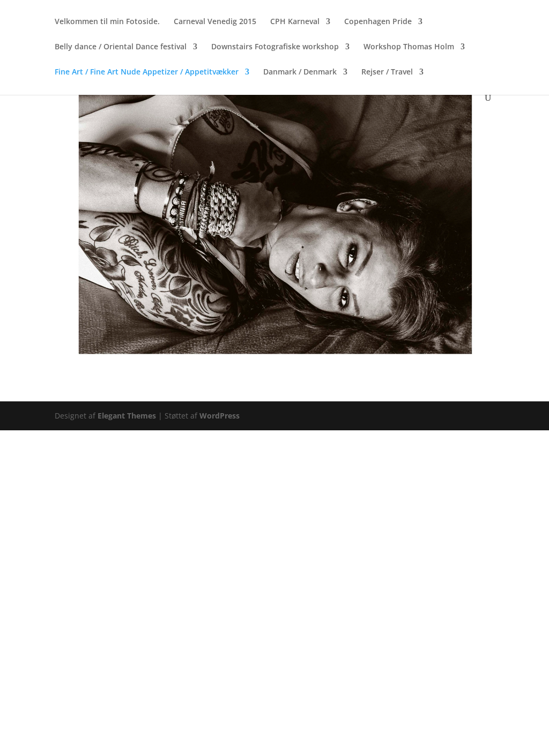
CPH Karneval (295, 22)
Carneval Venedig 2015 (215, 22)
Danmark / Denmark (300, 72)
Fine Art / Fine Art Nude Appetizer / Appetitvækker (147, 72)
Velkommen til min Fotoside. (107, 22)
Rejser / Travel (387, 72)
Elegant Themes (127, 415)
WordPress (219, 415)
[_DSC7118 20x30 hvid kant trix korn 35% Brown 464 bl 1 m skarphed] (274, 366)
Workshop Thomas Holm (408, 47)
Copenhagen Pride (378, 22)
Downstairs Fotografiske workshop (275, 47)
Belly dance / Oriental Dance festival (121, 47)
